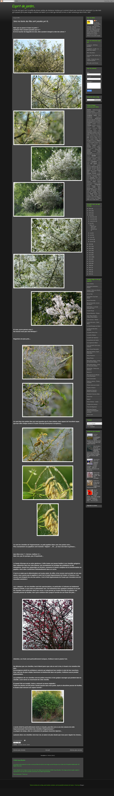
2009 (90, 263)
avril (91, 235)
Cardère (89, 123)
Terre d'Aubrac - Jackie (92, 401)
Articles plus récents (19, 750)
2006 (90, 269)
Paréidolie (94, 176)
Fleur (99, 141)
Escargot (99, 136)
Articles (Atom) (51, 755)
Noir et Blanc (94, 170)
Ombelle (94, 173)
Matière (99, 165)
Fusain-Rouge (90, 310)
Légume (94, 158)
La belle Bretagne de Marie (93, 326)
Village (99, 198)
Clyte (100, 129)
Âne (96, 112)
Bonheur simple (95, 435)
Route (99, 189)
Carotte (94, 123)
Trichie (92, 196)
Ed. (96, 20)
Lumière (94, 162)
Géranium (96, 143)
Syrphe (96, 194)
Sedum (99, 192)
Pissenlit (94, 180)
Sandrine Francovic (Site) (93, 394)
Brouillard (89, 121)
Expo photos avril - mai (96, 460)
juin (91, 223)
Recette (88, 187)
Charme (88, 126)
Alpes (99, 111)
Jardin (28, 744)
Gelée (92, 143)
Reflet (94, 187)
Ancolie (93, 112)
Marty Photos (90, 358)
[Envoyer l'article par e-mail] (25, 740)
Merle (100, 166)
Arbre (95, 115)
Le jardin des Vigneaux (92, 337)
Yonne (97, 199)
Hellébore (89, 149)
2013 (90, 254)
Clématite (89, 129)
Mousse (89, 169)
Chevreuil (89, 128)
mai (91, 233)
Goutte (89, 147)
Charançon (98, 125)
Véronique (92, 198)
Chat (93, 126)
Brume (93, 121)
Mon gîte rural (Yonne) (92, 63)
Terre (99, 194)
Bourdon (94, 119)
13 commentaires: (17, 740)
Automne (89, 117)
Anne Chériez (90, 283)
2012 (90, 257)
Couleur (94, 132)
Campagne (89, 122)
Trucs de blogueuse (92, 406)
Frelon (99, 142)
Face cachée (90, 139)
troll (95, 196)
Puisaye (94, 185)
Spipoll (88, 399)
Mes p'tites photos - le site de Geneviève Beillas (93, 365)
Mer (97, 166)
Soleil (91, 194)
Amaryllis (89, 112)
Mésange (89, 167)
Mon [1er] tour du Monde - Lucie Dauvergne (93, 375)
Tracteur (89, 196)
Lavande (89, 158)
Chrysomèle (95, 128)
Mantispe (88, 165)
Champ (89, 125)
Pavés (99, 176)
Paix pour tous (93, 174)
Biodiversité (98, 118)
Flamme (94, 141)
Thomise (88, 195)
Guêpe (99, 148)
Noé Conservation (91, 378)
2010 (90, 261)
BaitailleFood (98, 117)
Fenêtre (96, 139)
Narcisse (99, 169)
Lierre (92, 160)
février (91, 239)
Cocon (95, 130)
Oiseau (89, 173)
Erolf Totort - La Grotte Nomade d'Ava (92, 307)
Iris (96, 154)
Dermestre (93, 134)
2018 (90, 244)
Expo (96, 137)
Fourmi (96, 142)
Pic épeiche (98, 178)
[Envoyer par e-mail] (14, 742)
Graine (94, 146)
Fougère (92, 142)
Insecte (24, 744)
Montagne (94, 167)
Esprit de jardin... (23, 6)
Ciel (99, 128)
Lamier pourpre (98, 157)
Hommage (89, 152)
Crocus (99, 133)
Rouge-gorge (94, 189)
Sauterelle (99, 191)
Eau (100, 134)
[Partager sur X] (17, 742)
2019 (90, 215)
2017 (90, 246)
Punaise (99, 185)
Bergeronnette (89, 118)
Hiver (99, 151)
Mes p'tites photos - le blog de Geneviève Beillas (93, 361)
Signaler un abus (92, 505)
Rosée (88, 189)
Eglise (88, 136)
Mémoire (94, 166)
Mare (94, 165)
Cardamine (99, 122)
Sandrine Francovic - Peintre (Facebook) (92, 391)
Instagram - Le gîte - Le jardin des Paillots (93, 49)
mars (91, 237)
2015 (90, 250)
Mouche (99, 167)
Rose (99, 188)
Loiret (88, 162)
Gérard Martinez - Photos (93, 313)
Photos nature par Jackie (93, 385)
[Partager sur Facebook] (18, 742)
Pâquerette (89, 176)
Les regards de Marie (92, 342)
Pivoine (99, 180)
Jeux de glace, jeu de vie (97, 447)
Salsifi (91, 191)
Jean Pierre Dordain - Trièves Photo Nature (92, 316)
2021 (90, 210)
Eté (88, 137)
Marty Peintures (91, 355)
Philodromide (92, 178)
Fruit (88, 143)
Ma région (93, 163)
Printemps (98, 184)
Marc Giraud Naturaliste (93, 349)
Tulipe (97, 196)
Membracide (89, 166)
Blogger (82, 785)
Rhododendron (90, 188)
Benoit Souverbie (91, 300)
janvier (92, 241)
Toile (92, 195)
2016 (90, 248)
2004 (90, 274)
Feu (100, 139)
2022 (90, 208)
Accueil (48, 750)
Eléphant (91, 136)
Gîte (100, 143)
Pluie (94, 181)
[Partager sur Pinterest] (20, 742)
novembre (92, 219)
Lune (99, 162)
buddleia (96, 121)
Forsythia (89, 142)
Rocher (95, 188)
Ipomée (93, 154)
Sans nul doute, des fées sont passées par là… (30, 21)
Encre (95, 136)
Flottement (96, 480)
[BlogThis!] (15, 742)
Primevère (89, 184)
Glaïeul (99, 145)
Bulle (99, 121)
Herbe (89, 151)
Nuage (99, 170)
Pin (91, 180)
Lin (100, 160)
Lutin (88, 163)
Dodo (97, 134)
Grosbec (92, 148)
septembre (93, 221)
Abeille (89, 110)
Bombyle (89, 119)
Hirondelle (94, 151)
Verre (96, 198)
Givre (88, 145)
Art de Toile (90, 294)
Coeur (99, 130)
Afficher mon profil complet (93, 35)
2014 (90, 252)
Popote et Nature (91, 387)
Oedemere (93, 171)
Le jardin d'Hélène (91, 335)
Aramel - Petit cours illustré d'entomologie (93, 291)
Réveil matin (96, 472)
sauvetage (89, 192)
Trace (99, 195)
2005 (90, 271)
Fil (91, 141)
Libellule (99, 158)
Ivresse (99, 154)
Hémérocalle (98, 149)
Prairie (99, 183)
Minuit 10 (89, 372)
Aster (99, 115)
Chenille (20, 744)
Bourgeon (98, 119)
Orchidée (99, 173)
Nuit (88, 171)
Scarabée (94, 192)
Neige (88, 170)
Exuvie (99, 137)
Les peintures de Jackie (93, 340)
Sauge (94, 191)
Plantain (89, 181)
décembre (92, 216)
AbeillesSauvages (97, 109)
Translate (92, 426)
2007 (90, 267)
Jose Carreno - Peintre (92, 319)
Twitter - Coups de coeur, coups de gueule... (93, 59)
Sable (88, 191)
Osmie (88, 174)
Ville (88, 199)
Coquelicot (89, 132)
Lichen (88, 160)
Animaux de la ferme (92, 114)
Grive (88, 148)
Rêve (99, 187)
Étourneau (92, 137)
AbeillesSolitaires (91, 111)
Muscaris (93, 169)
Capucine (94, 122)
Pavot (88, 177)
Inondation (99, 152)
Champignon (94, 125)
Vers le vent (90, 414)
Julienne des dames (91, 157)
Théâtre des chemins (92, 404)
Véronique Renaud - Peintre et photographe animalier (92, 411)
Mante (99, 163)
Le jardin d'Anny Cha (92, 332)
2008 (90, 265)
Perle (96, 177)
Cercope (99, 123)
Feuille (89, 141)
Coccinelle (89, 130)
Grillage (99, 146)
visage (93, 199)
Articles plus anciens (76, 750)
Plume (99, 181)
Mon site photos (91, 52)
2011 (90, 259)
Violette (90, 199)
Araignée (89, 115)
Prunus (88, 185)
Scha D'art (89, 396)
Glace (94, 145)
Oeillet (99, 171)
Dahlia (88, 134)
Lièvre (94, 160)
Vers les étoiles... (95, 490)
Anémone (99, 112)
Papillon (99, 174)
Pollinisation (89, 183)
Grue (96, 148)
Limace (97, 160)
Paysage (92, 177)
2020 (90, 213)
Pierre (88, 180)
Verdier (88, 198)
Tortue (96, 195)
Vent (100, 196)
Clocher (94, 129)
